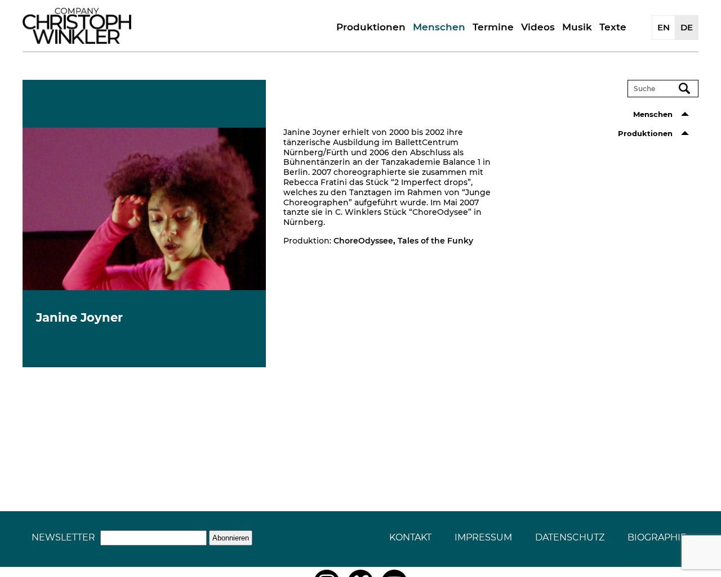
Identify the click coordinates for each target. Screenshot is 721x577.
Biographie (657, 537)
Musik (577, 27)
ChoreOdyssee (363, 241)
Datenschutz (569, 537)
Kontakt (410, 537)
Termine (493, 27)
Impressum (483, 537)
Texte (612, 27)
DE (686, 27)
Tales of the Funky (435, 241)
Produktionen (371, 27)
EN (663, 27)
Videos (538, 27)
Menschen (439, 27)
